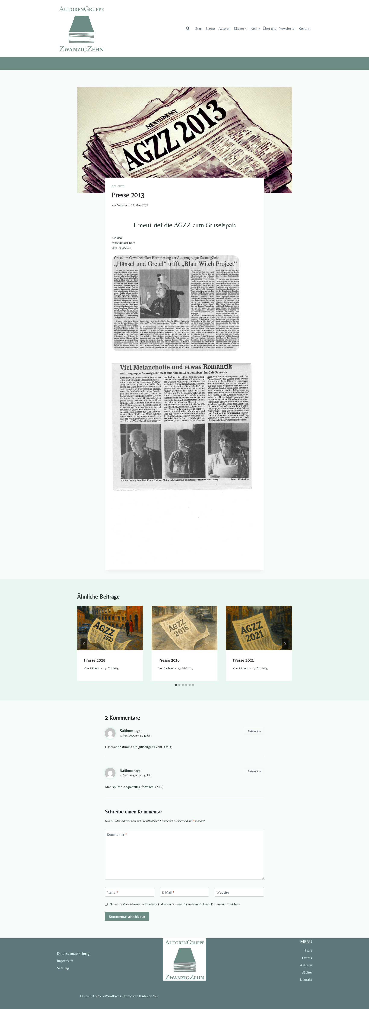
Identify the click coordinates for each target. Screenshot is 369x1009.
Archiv (255, 28)
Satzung (63, 968)
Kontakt (304, 28)
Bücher (307, 972)
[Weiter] (285, 643)
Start (198, 28)
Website (223, 892)
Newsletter (287, 28)
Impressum (65, 961)
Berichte (118, 186)
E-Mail (168, 892)
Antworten (254, 731)
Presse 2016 (169, 659)
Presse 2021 (243, 659)
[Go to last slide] (84, 643)
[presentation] (110, 628)
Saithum (122, 205)
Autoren (224, 28)
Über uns (269, 28)
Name (112, 892)
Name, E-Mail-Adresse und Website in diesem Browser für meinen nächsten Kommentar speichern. (175, 904)
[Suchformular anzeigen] (188, 28)
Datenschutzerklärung (73, 953)
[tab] (176, 685)
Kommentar (117, 834)
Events (210, 28)
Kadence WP (148, 996)
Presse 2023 (94, 659)
